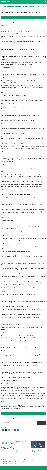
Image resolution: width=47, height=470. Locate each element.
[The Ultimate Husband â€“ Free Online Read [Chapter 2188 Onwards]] (38, 445)
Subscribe (41, 423)
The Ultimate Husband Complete (21, 459)
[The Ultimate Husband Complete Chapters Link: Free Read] (8, 446)
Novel (4, 458)
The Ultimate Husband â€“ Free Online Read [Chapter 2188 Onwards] (37, 450)
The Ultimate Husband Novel (36, 459)
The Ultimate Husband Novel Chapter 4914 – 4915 (14, 461)
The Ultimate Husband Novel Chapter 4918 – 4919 (14, 463)
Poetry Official (6, 2)
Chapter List (23, 17)
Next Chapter (23, 413)
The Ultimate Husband (8, 459)
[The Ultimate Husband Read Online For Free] (23, 445)
